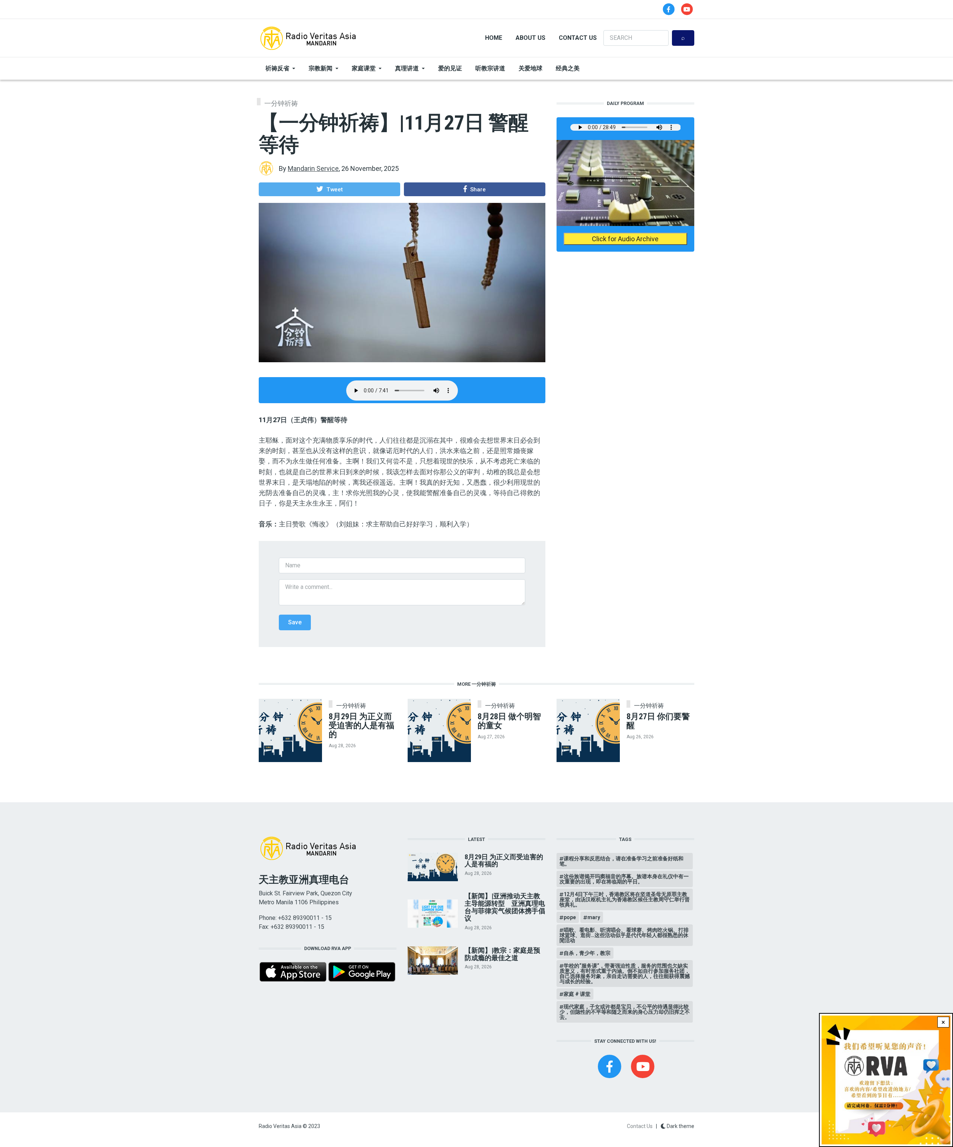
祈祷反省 (277, 68)
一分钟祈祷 (281, 103)
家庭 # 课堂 (577, 994)
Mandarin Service (313, 168)
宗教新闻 (320, 68)
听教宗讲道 (490, 68)
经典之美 (568, 68)
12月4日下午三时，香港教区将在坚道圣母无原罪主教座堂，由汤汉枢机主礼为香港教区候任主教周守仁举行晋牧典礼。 (625, 899)
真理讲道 (407, 68)
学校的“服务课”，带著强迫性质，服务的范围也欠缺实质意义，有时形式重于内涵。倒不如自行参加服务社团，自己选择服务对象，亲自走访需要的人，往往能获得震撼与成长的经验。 (625, 973)
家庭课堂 (364, 68)
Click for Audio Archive (625, 239)
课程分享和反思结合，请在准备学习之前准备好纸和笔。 (621, 861)
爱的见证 (450, 68)
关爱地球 (530, 68)
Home (493, 37)
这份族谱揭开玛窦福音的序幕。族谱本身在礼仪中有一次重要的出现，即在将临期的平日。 (624, 879)
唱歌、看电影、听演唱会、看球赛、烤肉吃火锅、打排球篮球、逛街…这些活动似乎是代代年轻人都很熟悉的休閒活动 (624, 935)
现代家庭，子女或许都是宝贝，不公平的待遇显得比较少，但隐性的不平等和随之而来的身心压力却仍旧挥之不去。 (625, 1012)
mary (593, 917)
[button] (329, 189)
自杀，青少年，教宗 (587, 953)
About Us (530, 37)
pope (570, 917)
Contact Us (578, 37)
